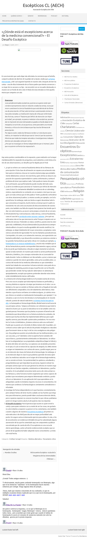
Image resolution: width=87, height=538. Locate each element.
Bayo (7, 45)
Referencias (42, 16)
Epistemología (77, 151)
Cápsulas (78, 136)
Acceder (63, 214)
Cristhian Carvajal (15, 439)
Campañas (68, 123)
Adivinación (65, 117)
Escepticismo (68, 155)
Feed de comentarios (67, 222)
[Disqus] (29, 495)
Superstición (76, 199)
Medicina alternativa (35, 439)
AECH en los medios (70, 76)
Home (4, 16)
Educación (80, 143)
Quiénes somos (16, 16)
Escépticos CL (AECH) (43, 5)
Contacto (32, 21)
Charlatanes (67, 126)
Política (73, 184)
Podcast (54, 16)
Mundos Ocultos (10, 452)
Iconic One (61, 536)
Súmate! (30, 16)
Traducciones (64, 204)
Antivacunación (75, 117)
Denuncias (64, 140)
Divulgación (70, 143)
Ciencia (69, 130)
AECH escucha (69, 91)
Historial (65, 16)
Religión (78, 191)
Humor (81, 162)
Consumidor (68, 137)
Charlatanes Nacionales (72, 99)
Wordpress (83, 536)
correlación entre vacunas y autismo (31, 216)
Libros (77, 165)
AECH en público (69, 80)
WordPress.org (65, 226)
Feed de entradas (66, 218)
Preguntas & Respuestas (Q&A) (13, 21)
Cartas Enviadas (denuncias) (73, 102)
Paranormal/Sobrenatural (69, 175)
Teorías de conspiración (73, 201)
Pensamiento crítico (49, 439)
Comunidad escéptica (70, 134)
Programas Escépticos (71, 84)
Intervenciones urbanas (67, 165)
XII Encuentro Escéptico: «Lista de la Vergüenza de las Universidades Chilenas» (43, 456)
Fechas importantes (71, 162)
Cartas (76, 123)
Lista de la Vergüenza (71, 95)
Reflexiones (69, 191)
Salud (78, 195)
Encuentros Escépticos (35, 412)
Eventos (79, 155)
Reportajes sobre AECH (68, 195)
